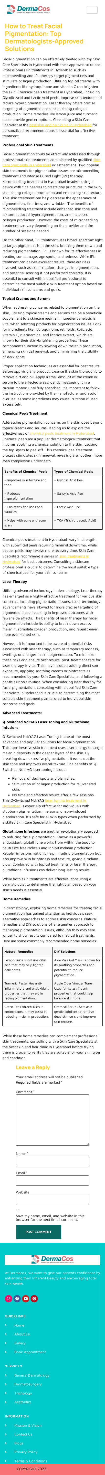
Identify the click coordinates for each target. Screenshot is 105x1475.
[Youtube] (25, 1298)
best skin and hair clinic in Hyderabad (60, 125)
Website (22, 1192)
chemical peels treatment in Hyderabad (62, 433)
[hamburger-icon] (92, 10)
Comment (25, 1092)
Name (22, 1153)
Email (21, 1173)
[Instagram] (8, 1298)
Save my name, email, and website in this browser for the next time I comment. (50, 1217)
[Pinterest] (34, 1298)
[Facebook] (17, 1298)
